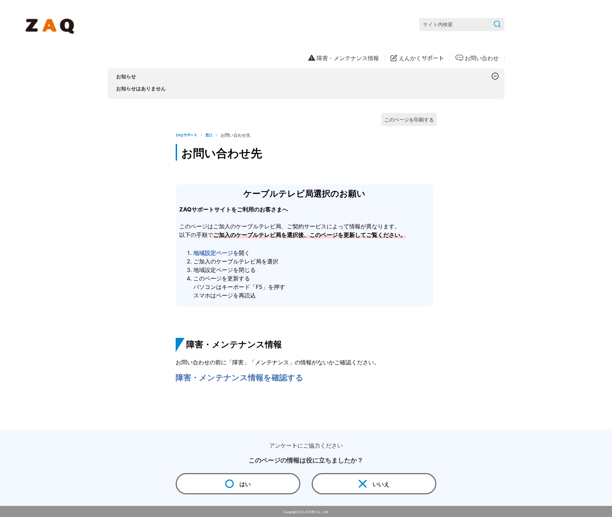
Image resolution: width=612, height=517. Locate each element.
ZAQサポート (186, 134)
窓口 (208, 134)
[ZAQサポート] (51, 25)
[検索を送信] (497, 24)
